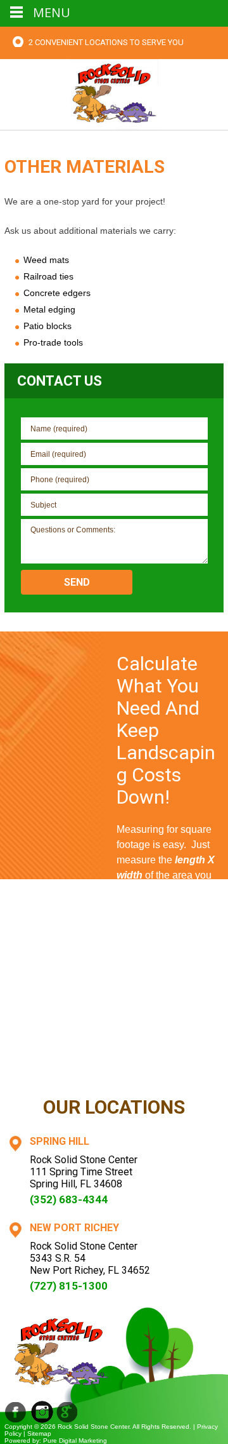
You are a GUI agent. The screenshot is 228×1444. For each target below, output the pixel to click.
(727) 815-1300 (69, 1285)
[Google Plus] (42, 1412)
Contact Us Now (170, 1066)
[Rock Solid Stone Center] (114, 93)
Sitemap (39, 1433)
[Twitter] (67, 1412)
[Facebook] (15, 1412)
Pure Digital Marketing (75, 1440)
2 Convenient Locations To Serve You (106, 42)
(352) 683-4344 (69, 1199)
